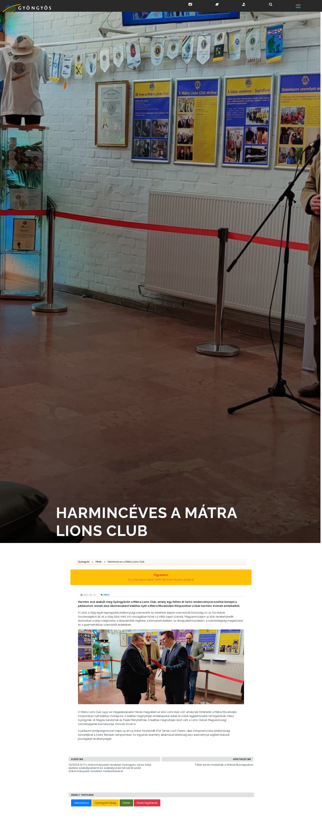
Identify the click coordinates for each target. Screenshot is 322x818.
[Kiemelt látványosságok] (217, 5)
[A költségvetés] (244, 5)
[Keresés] (270, 4)
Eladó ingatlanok (147, 802)
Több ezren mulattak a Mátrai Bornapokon (224, 764)
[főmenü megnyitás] (308, 7)
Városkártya (81, 802)
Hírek (106, 594)
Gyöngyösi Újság (105, 802)
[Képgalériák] (190, 5)
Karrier (126, 802)
